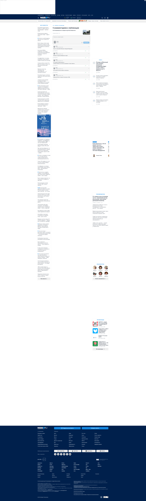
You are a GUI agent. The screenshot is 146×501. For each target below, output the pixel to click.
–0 (88, 50)
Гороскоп (79, 15)
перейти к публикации (59, 25)
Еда (55, 442)
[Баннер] (83, 21)
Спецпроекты (97, 442)
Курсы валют (84, 15)
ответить (56, 50)
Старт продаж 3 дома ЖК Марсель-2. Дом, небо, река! (43, 145)
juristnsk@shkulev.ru (64, 490)
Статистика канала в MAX (43, 446)
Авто (55, 433)
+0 (85, 50)
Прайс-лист (40, 435)
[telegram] (55, 454)
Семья (83, 446)
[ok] (61, 454)
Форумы (62, 15)
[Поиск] (102, 17)
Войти (58, 42)
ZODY (92, 15)
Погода (58, 15)
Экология (96, 438)
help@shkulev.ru (45, 491)
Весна (55, 437)
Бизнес (55, 435)
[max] (64, 454)
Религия (83, 444)
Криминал (71, 435)
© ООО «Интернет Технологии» (43, 497)
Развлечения (84, 442)
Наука (70, 442)
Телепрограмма (68, 15)
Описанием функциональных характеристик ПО (81, 486)
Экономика (97, 440)
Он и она (83, 433)
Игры (89, 15)
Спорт (96, 433)
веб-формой (57, 491)
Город (55, 438)
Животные (56, 444)
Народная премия (98, 444)
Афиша (74, 15)
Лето (70, 438)
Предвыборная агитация (43, 444)
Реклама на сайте (41, 433)
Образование (71, 446)
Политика (84, 437)
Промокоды (47, 15)
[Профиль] (107, 17)
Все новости (44, 25)
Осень (83, 435)
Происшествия (85, 438)
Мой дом (70, 440)
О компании (40, 437)
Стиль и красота (98, 435)
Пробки (73, 17)
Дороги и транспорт (58, 440)
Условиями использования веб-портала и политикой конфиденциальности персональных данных (90, 487)
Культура (70, 437)
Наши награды (41, 438)
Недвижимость (41, 15)
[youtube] (70, 454)
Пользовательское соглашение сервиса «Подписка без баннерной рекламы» (86, 494)
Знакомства (53, 15)
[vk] (58, 454)
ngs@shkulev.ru (50, 489)
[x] (67, 454)
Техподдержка (40, 442)
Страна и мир (97, 437)
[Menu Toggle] (38, 17)
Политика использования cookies (79, 491)
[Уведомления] (105, 17)
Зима (70, 433)
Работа (83, 440)
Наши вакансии (41, 440)
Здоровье (56, 446)
